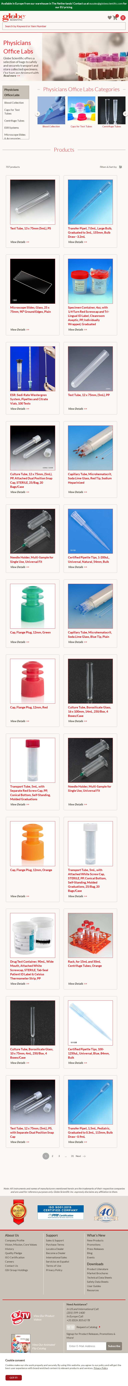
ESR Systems (11, 127)
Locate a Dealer (55, 1248)
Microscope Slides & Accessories (15, 136)
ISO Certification (14, 1257)
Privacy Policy (101, 1368)
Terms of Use (53, 1265)
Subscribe (114, 1346)
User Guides (94, 1286)
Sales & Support (55, 1240)
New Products (95, 1240)
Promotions (93, 1244)
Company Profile (14, 1240)
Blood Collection (14, 102)
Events (91, 1257)
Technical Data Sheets (99, 1277)
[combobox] (64, 26)
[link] (14, 17)
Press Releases (95, 1248)
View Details (17, 241)
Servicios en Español (57, 1261)
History (9, 1248)
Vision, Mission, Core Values (21, 1244)
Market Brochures (97, 1273)
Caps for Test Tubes (12, 111)
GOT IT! (14, 1377)
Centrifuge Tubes (14, 120)
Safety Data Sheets (97, 1281)
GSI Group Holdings (16, 1270)
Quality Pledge (13, 1253)
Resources (93, 1290)
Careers (9, 1261)
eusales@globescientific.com (106, 3)
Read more (9, 75)
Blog (89, 1253)
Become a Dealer (56, 1253)
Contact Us (11, 1265)
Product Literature (97, 1269)
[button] (37, 113)
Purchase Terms (55, 1244)
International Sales (56, 1257)
